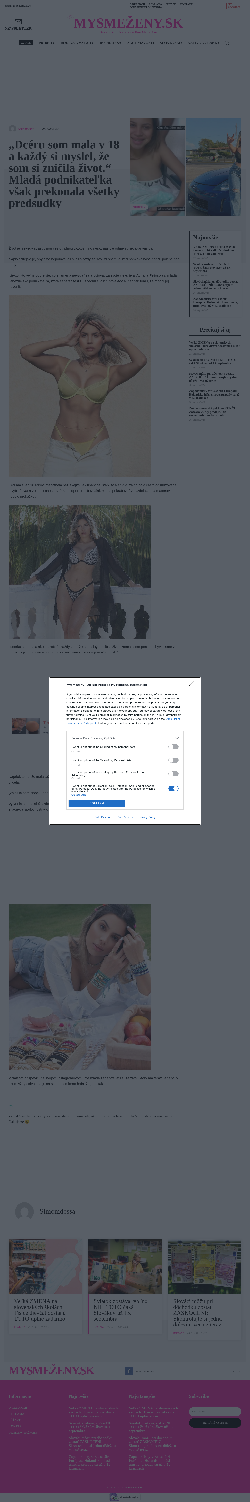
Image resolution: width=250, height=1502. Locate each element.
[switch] (173, 746)
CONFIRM (97, 803)
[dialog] (125, 751)
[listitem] (125, 738)
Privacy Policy (147, 817)
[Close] (192, 685)
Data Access (125, 817)
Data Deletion (103, 817)
